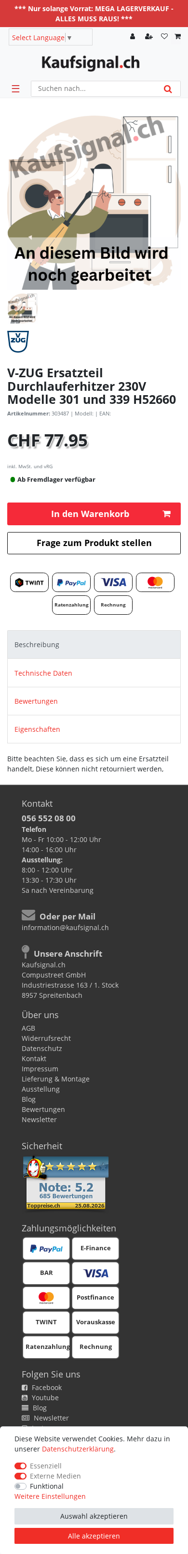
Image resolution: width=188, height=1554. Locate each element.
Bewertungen (36, 701)
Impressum (40, 1068)
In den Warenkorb (90, 513)
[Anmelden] (133, 37)
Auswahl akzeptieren (94, 1516)
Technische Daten (43, 673)
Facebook (46, 1387)
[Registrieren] (150, 37)
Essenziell (46, 1465)
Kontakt (34, 1058)
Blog (29, 1099)
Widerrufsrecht (46, 1038)
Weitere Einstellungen (50, 1496)
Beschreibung (36, 644)
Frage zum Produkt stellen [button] (94, 542)
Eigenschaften (37, 729)
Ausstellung (41, 1089)
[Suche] (168, 88)
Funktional (47, 1486)
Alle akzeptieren (94, 1535)
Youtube (44, 1397)
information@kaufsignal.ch (65, 927)
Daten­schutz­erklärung (78, 1448)
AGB (28, 1028)
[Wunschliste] (164, 37)
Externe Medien (55, 1475)
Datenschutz (42, 1048)
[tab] (94, 644)
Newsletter (39, 1119)
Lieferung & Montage (56, 1078)
